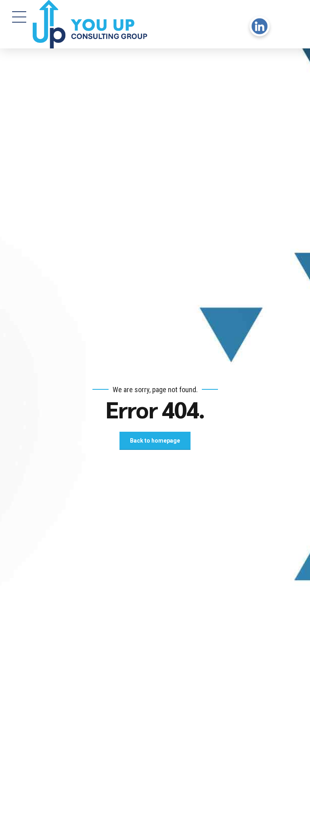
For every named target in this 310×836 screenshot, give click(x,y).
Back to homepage (155, 440)
